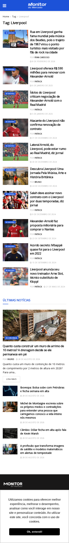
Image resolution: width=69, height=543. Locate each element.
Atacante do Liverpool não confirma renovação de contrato (47, 125)
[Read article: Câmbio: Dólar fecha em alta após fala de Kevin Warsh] (10, 433)
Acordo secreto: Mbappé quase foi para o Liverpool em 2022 (47, 249)
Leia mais (13, 378)
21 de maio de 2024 (55, 286)
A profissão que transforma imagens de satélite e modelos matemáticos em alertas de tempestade (42, 449)
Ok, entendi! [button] (34, 531)
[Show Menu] (4, 5)
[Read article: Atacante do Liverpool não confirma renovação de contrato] (15, 128)
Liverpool (24, 16)
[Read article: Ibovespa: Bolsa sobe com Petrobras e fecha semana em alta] (10, 391)
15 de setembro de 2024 (44, 262)
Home (6, 16)
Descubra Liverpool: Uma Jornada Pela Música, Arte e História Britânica (48, 173)
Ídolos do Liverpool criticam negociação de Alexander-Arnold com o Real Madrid (46, 98)
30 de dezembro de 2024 (44, 162)
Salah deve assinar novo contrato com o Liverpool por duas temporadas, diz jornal (47, 199)
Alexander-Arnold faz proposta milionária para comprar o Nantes (46, 225)
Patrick (38, 81)
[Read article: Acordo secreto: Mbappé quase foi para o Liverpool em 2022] (15, 252)
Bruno (38, 182)
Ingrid (10, 359)
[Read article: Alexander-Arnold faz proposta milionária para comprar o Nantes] (15, 228)
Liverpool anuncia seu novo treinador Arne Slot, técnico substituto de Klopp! (46, 275)
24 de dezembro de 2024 (44, 186)
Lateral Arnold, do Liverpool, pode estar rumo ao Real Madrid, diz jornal (48, 149)
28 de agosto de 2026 (29, 359)
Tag (14, 16)
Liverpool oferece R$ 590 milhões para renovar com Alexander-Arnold (47, 72)
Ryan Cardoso (42, 57)
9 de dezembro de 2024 (44, 214)
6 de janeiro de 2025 (42, 85)
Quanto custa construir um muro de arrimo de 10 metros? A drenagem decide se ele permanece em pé (33, 350)
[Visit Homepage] (37, 5)
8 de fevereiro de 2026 (43, 61)
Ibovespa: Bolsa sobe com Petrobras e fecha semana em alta (42, 389)
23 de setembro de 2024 (44, 238)
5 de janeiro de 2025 (42, 114)
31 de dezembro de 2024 (44, 138)
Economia (10, 33)
